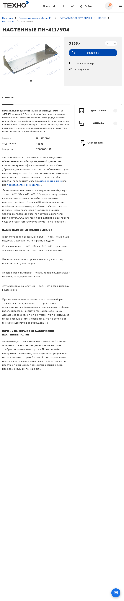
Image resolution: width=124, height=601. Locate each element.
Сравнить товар (84, 63)
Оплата (104, 123)
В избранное (82, 69)
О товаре (7, 97)
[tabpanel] (31, 59)
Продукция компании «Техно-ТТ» (36, 18)
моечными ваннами (51, 180)
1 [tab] (31, 81)
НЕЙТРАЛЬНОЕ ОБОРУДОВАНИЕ (75, 18)
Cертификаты (95, 142)
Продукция (7, 18)
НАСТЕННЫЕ (8, 21)
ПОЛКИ (102, 18)
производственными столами (24, 184)
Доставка (103, 110)
